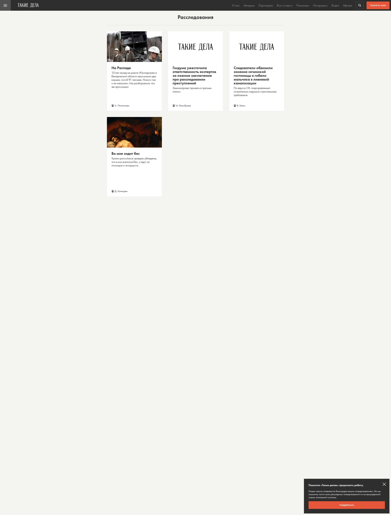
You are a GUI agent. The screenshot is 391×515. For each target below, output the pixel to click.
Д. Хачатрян (121, 191)
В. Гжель (241, 105)
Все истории (284, 5)
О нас (236, 5)
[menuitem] (5, 5)
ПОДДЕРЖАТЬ (346, 505)
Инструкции (320, 5)
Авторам (249, 5)
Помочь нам (378, 5)
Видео (335, 5)
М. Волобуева (183, 105)
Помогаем (302, 5)
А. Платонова (122, 105)
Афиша (347, 5)
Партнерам (265, 5)
